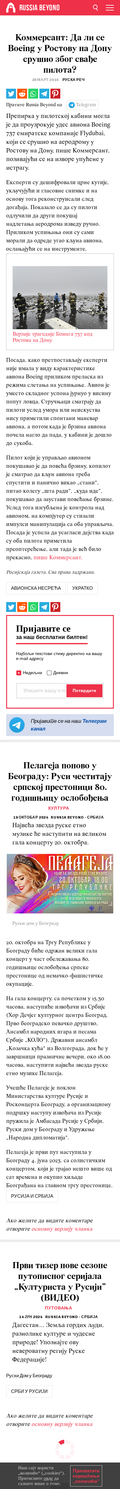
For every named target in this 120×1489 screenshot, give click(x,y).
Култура (58, 808)
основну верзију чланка (61, 1229)
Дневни (60, 672)
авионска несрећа (36, 588)
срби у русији (29, 1391)
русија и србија (32, 1196)
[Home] (10, 7)
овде (48, 1478)
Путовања (58, 1308)
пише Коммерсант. (58, 558)
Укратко (82, 588)
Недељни (32, 672)
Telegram (86, 105)
